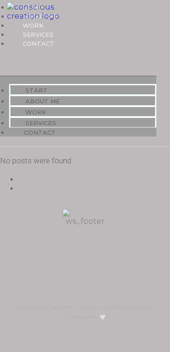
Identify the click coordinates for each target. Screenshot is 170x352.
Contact (38, 43)
